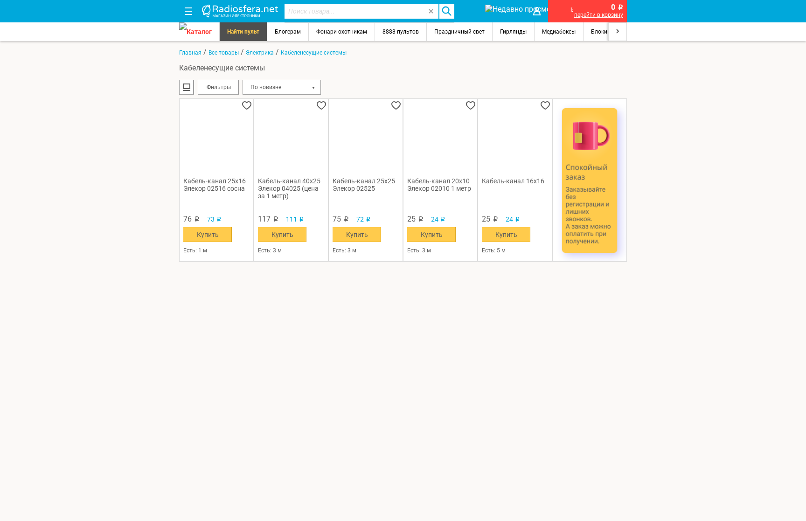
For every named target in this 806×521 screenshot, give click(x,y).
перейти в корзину (598, 15)
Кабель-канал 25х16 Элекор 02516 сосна (214, 184)
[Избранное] (469, 11)
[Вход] (537, 11)
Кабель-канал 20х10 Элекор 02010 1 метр (439, 184)
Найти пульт (243, 31)
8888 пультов (400, 31)
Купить (208, 234)
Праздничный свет (459, 31)
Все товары (223, 52)
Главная (190, 52)
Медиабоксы (559, 31)
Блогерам (288, 31)
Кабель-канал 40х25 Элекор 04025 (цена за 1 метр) (289, 188)
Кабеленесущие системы (314, 52)
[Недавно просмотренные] (503, 11)
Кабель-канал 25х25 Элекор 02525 (364, 184)
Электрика (260, 52)
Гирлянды (513, 31)
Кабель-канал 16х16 (513, 181)
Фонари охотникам (341, 31)
